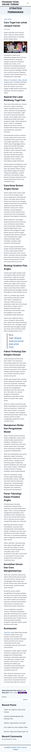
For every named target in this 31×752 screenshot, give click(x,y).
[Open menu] (27, 3)
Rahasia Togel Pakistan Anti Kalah (15, 723)
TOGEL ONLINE (7, 19)
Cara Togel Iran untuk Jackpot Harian (16, 727)
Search (4, 697)
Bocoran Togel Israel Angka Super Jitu (16, 731)
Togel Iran (7, 632)
